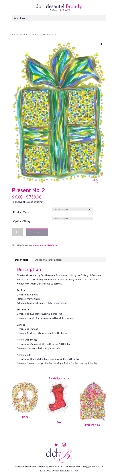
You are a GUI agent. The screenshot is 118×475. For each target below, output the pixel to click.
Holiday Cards (50, 245)
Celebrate (35, 34)
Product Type (21, 212)
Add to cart (37, 232)
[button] (101, 44)
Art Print (24, 34)
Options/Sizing (21, 221)
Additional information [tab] (48, 259)
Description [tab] (22, 259)
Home (15, 34)
